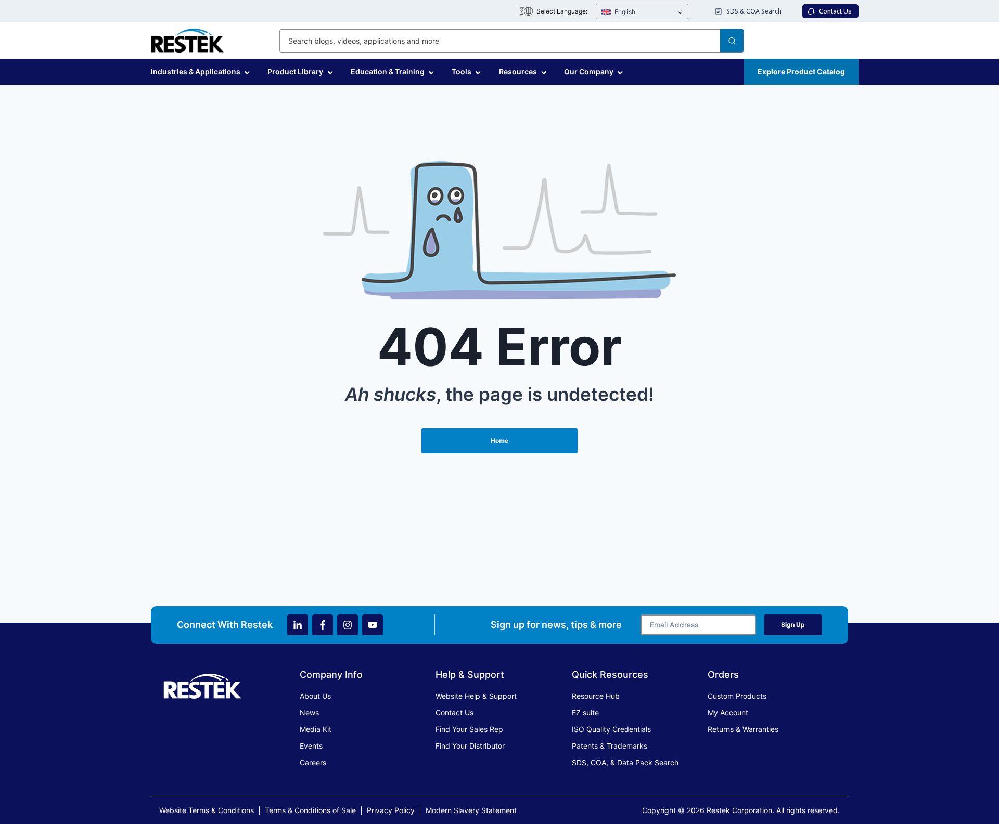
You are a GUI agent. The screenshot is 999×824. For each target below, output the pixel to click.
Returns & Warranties (743, 729)
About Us (315, 695)
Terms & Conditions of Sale (310, 810)
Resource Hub (596, 695)
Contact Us (454, 712)
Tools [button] (461, 71)
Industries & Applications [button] (195, 71)
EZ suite (585, 712)
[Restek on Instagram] (347, 625)
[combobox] (512, 41)
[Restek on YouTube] (372, 625)
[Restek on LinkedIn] (297, 625)
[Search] (732, 41)
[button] (642, 12)
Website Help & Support (476, 695)
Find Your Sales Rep (469, 729)
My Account (728, 712)
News (309, 712)
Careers (313, 762)
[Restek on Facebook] (322, 625)
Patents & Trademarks (609, 745)
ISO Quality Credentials (611, 729)
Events (311, 745)
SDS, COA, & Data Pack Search (625, 762)
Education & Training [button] (388, 71)
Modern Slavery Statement (471, 810)
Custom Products (737, 695)
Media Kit (315, 729)
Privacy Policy (391, 810)
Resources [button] (518, 71)
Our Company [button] (588, 71)
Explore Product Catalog (801, 71)
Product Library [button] (295, 71)
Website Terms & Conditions (206, 810)
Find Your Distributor (470, 745)
